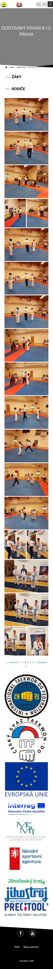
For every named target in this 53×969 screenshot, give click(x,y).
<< (6, 662)
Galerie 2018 (21, 67)
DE (38, 4)
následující (42, 662)
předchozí (13, 662)
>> (26, 666)
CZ (44, 4)
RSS (17, 946)
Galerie (12, 67)
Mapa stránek (31, 946)
